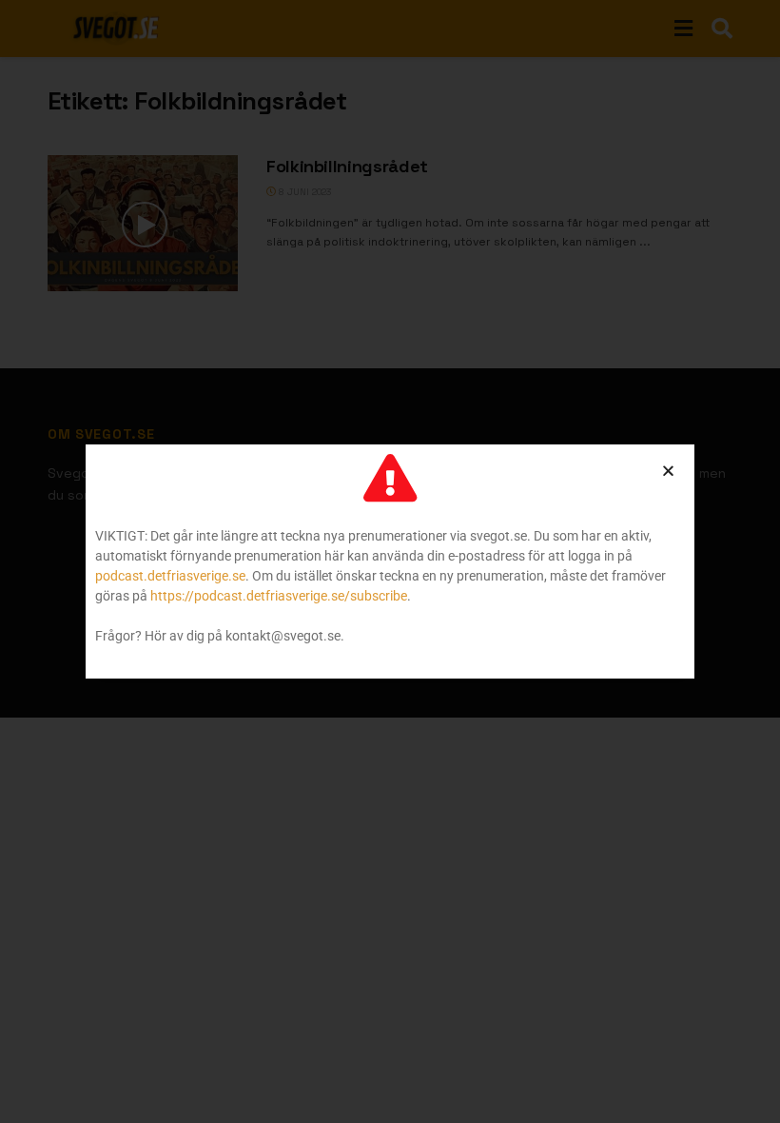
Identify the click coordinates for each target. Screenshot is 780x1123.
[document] (390, 561)
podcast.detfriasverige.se (170, 575)
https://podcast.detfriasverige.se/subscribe (278, 595)
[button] (668, 470)
